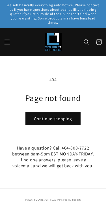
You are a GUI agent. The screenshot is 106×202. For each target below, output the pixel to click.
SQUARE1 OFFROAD (45, 199)
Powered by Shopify (69, 199)
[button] (7, 42)
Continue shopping (53, 118)
